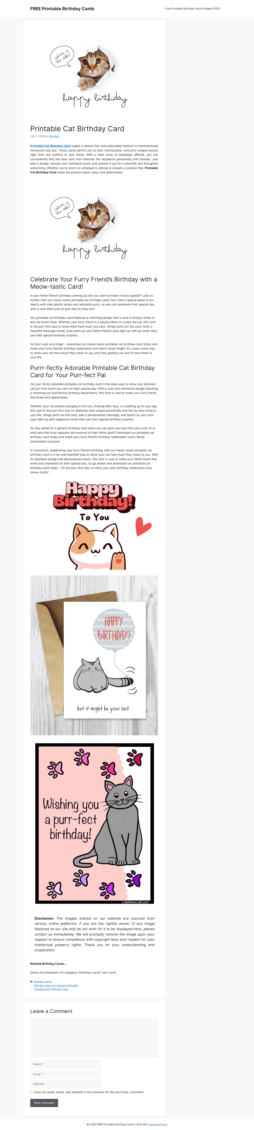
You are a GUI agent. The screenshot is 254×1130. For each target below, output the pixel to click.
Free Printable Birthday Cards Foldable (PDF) (192, 8)
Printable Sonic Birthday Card (51, 989)
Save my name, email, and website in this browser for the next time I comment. (89, 1092)
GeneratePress (158, 1124)
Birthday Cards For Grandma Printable (56, 985)
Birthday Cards (43, 981)
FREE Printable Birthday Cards (62, 8)
